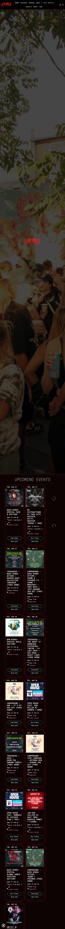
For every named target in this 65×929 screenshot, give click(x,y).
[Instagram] (63, 5)
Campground (32, 601)
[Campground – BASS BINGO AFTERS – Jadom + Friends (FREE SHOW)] (35, 858)
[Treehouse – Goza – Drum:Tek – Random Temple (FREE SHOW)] (14, 744)
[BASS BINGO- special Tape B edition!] (14, 498)
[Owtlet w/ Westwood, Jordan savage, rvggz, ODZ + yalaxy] (14, 915)
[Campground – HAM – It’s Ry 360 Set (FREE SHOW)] (14, 691)
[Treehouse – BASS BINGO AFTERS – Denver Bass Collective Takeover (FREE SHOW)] (14, 559)
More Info (14, 541)
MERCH (35, 7)
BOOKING (31, 3)
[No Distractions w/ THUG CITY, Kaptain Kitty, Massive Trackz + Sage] (35, 498)
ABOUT (38, 3)
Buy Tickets (35, 538)
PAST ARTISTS (49, 3)
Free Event (14, 538)
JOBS (40, 7)
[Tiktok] (60, 5)
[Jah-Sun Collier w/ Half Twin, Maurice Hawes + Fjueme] (35, 801)
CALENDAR (23, 3)
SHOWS (17, 3)
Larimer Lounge (13, 525)
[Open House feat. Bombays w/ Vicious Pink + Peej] (14, 801)
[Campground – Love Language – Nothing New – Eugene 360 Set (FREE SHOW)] (35, 744)
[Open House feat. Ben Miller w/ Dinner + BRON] (35, 691)
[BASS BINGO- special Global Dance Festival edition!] (14, 858)
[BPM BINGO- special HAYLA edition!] (14, 627)
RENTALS (29, 7)
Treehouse (11, 593)
